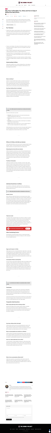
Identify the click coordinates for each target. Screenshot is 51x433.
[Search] (45, 5)
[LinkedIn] (2, 24)
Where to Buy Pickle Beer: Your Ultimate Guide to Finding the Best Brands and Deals (40, 23)
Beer (22, 5)
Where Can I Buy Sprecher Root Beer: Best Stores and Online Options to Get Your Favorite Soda (40, 40)
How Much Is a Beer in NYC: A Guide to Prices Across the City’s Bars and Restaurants (39, 29)
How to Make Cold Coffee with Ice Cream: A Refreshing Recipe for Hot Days (9, 395)
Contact (29, 5)
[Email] (2, 28)
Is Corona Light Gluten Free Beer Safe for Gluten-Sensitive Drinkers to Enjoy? (39, 34)
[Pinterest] (2, 26)
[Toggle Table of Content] (14, 24)
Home (16, 5)
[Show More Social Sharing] (27, 16)
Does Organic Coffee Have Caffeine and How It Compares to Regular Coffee (28, 401)
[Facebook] (2, 21)
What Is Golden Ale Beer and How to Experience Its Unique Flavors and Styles (39, 26)
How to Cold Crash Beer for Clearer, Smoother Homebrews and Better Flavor (40, 37)
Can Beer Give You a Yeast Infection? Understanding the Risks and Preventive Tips (39, 31)
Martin (10, 385)
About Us (25, 5)
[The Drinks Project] (25, 2)
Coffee (19, 5)
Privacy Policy (33, 5)
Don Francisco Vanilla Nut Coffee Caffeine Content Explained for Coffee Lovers (8, 401)
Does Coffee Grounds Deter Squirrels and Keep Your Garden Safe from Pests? (19, 395)
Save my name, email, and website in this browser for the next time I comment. (15, 417)
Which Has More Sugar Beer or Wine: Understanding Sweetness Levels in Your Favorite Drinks (39, 43)
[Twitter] (2, 23)
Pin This (28, 228)
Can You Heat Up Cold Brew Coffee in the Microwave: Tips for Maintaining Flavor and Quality (28, 395)
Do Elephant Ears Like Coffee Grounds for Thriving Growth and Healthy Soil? (19, 401)
